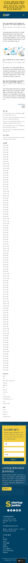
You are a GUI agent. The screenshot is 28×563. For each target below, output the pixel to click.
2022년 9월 (5, 253)
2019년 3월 (5, 349)
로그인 (4, 409)
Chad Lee (5, 137)
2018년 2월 (5, 367)
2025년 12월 (6, 163)
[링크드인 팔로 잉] (11, 510)
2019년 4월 (5, 347)
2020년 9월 (5, 308)
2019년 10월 (6, 333)
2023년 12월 (6, 218)
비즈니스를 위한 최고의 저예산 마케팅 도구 (14, 60)
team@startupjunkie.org (10, 526)
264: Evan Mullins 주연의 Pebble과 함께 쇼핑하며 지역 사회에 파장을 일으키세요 (14, 24)
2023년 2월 (5, 241)
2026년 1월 (5, 161)
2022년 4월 (5, 264)
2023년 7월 (5, 230)
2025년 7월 (5, 175)
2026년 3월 (5, 156)
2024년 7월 (5, 202)
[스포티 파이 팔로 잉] (20, 510)
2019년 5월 (5, 344)
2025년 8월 (5, 172)
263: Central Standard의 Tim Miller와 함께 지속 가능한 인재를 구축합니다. (13, 81)
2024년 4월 (5, 209)
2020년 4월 (5, 319)
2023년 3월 (5, 239)
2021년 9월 (5, 280)
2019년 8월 (5, 338)
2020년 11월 (6, 303)
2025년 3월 (5, 184)
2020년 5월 (5, 317)
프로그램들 (6, 543)
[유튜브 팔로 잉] (17, 510)
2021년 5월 (5, 289)
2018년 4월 (5, 363)
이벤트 (5, 545)
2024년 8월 (5, 200)
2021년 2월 (5, 296)
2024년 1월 (5, 216)
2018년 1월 (5, 370)
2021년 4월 (5, 292)
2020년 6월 (5, 315)
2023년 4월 (5, 237)
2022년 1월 (5, 271)
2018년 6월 (5, 358)
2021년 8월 (5, 283)
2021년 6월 (5, 287)
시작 (4, 394)
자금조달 (5, 383)
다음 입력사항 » (21, 104)
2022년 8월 (5, 255)
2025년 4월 (5, 182)
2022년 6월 (5, 260)
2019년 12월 (6, 328)
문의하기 (6, 489)
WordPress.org (6, 416)
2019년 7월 (5, 340)
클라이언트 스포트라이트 (9, 380)
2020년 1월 (5, 326)
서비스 (5, 541)
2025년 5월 (5, 179)
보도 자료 (5, 392)
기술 (4, 401)
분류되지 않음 (6, 403)
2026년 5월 (5, 152)
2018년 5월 (5, 360)
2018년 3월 (5, 365)
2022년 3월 (5, 267)
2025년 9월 (5, 170)
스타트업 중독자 (6, 396)
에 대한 (5, 539)
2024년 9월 (5, 198)
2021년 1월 (5, 299)
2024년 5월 (5, 207)
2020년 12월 (6, 301)
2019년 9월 (5, 335)
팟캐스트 (5, 389)
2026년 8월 (5, 145)
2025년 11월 (6, 166)
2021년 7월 (5, 285)
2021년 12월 (6, 273)
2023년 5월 (5, 234)
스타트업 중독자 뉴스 (8, 399)
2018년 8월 (5, 354)
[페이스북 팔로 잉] (8, 510)
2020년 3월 (5, 322)
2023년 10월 (6, 223)
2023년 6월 (5, 232)
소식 (4, 387)
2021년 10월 (6, 278)
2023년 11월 (6, 221)
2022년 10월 (6, 250)
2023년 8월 (5, 228)
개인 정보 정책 (7, 560)
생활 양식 (5, 385)
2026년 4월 (5, 154)
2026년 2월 (5, 159)
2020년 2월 (5, 324)
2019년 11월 (6, 331)
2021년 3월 (5, 294)
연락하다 (5, 552)
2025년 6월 (5, 177)
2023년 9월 (5, 225)
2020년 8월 (5, 310)
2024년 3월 (5, 212)
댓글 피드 (5, 414)
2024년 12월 (6, 191)
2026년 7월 (5, 147)
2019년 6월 (5, 342)
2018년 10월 (6, 351)
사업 (4, 378)
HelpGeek (10, 27)
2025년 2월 (5, 186)
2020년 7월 (5, 312)
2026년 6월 (5, 150)
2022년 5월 (5, 262)
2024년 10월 (6, 195)
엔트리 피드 (5, 412)
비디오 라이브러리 (8, 550)
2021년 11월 (6, 276)
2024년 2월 (5, 214)
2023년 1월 (5, 244)
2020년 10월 (6, 305)
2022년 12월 (6, 246)
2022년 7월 (5, 257)
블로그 (4, 376)
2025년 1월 (5, 189)
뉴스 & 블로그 (7, 548)
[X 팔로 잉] (14, 510)
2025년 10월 (6, 168)
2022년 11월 (6, 248)
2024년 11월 (6, 193)
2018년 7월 (5, 356)
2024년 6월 (5, 205)
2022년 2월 (5, 269)
